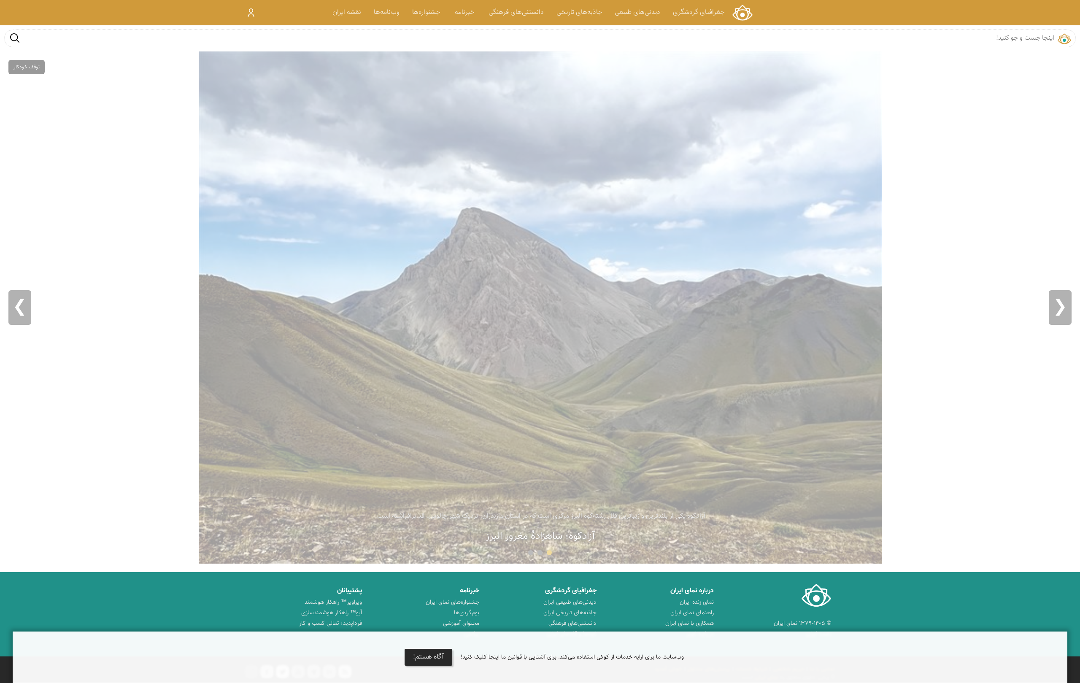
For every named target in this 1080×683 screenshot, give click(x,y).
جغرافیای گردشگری (698, 12)
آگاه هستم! (428, 657)
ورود (251, 12)
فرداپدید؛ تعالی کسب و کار (330, 623)
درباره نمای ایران (692, 591)
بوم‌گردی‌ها (466, 613)
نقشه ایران (346, 12)
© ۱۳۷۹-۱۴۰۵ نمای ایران (802, 623)
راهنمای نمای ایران (692, 613)
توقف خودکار (27, 67)
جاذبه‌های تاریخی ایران (570, 613)
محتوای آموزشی (461, 623)
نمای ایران (742, 13)
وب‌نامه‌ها (387, 12)
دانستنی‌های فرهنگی (516, 12)
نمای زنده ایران (697, 602)
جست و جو (14, 37)
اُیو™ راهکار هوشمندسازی (331, 613)
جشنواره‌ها (426, 12)
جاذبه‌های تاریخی (579, 12)
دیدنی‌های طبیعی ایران (570, 602)
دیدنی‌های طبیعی (637, 12)
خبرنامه (464, 12)
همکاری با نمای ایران (689, 623)
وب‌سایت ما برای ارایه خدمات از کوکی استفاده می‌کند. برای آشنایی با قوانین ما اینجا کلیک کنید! (572, 657)
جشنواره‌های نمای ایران (452, 602)
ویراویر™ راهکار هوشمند (333, 602)
